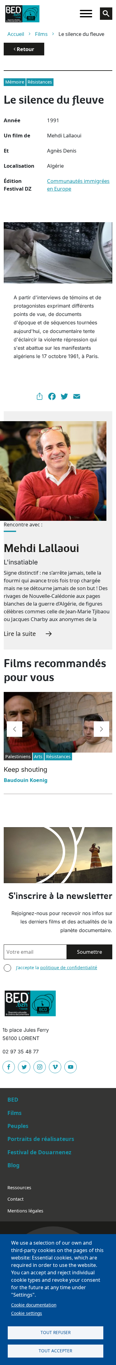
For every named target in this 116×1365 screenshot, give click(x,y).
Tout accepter (55, 1351)
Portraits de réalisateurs (40, 1139)
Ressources (19, 1187)
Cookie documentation (33, 1305)
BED (12, 1099)
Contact (15, 1199)
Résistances (40, 82)
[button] (14, 729)
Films (41, 33)
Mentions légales (25, 1211)
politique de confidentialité (68, 967)
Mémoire (14, 82)
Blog (13, 1165)
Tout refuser (56, 1332)
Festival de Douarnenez (39, 1152)
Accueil (15, 33)
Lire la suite (20, 633)
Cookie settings (26, 1313)
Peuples (17, 1126)
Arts (38, 756)
